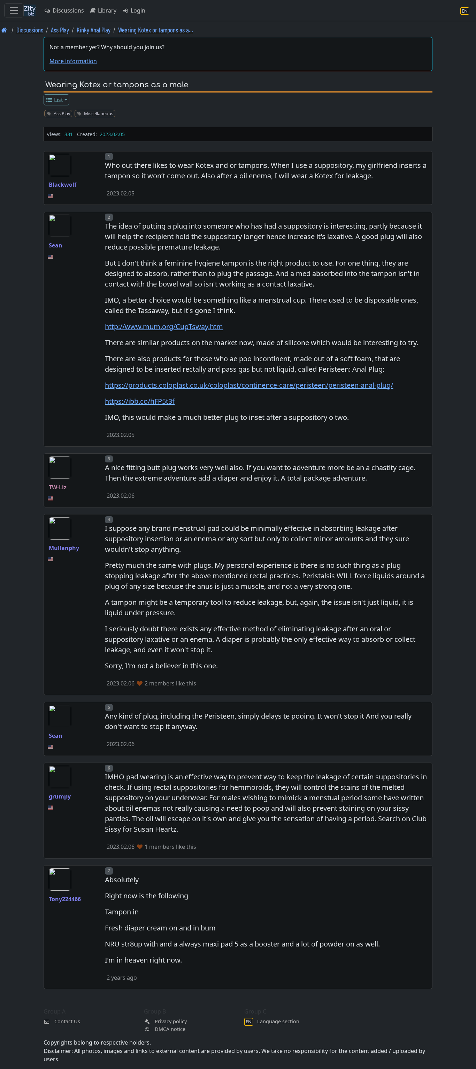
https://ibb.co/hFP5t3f (140, 401)
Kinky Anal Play (93, 30)
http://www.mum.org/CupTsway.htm (164, 326)
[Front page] (4, 30)
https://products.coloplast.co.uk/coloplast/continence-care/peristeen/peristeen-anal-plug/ (249, 385)
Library (106, 10)
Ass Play (60, 30)
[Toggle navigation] (14, 10)
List (58, 100)
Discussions (67, 10)
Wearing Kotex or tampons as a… (155, 30)
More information (73, 61)
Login (137, 10)
